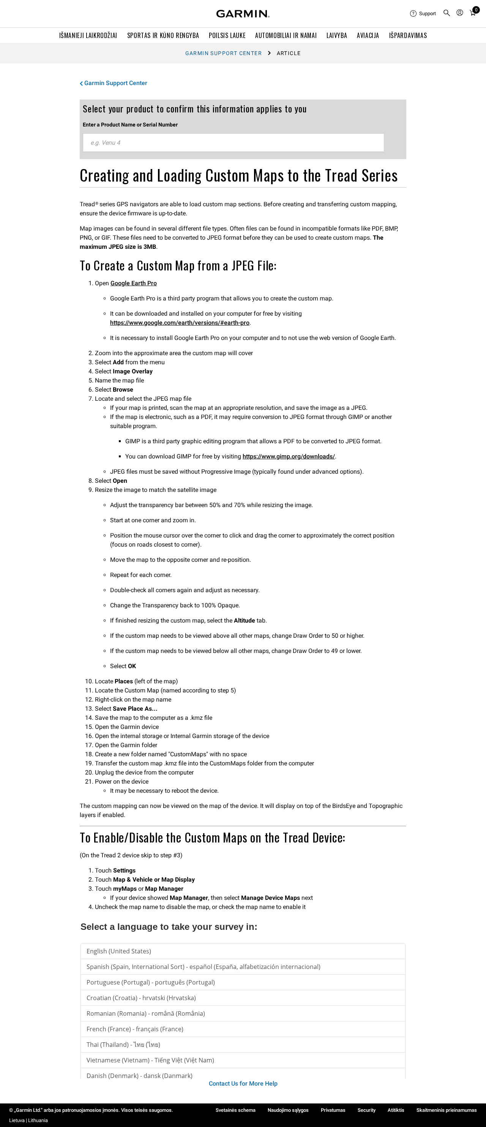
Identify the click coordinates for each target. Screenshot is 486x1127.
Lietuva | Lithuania (28, 1120)
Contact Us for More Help (243, 1083)
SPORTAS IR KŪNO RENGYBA (163, 35)
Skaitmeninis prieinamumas (447, 1110)
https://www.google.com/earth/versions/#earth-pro (179, 322)
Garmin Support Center (223, 53)
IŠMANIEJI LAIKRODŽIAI (88, 35)
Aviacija (368, 35)
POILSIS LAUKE (227, 35)
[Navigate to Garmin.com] (243, 13)
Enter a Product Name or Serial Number (130, 125)
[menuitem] (423, 13)
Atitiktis (396, 1110)
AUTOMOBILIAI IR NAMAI (286, 35)
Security (367, 1110)
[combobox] (233, 142)
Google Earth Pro (133, 283)
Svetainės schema (236, 1110)
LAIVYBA (337, 35)
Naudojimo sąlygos (288, 1110)
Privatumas (333, 1110)
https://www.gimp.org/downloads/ (289, 456)
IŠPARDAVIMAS (408, 35)
